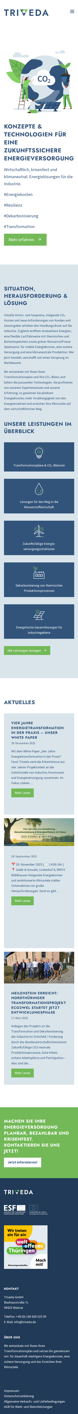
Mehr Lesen (22, 793)
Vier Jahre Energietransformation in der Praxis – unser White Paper (37, 730)
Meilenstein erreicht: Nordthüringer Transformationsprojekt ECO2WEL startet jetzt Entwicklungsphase (38, 1003)
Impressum (11, 1391)
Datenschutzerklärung (19, 1396)
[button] (72, 11)
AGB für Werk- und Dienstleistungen (28, 1407)
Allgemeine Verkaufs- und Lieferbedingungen (34, 1401)
